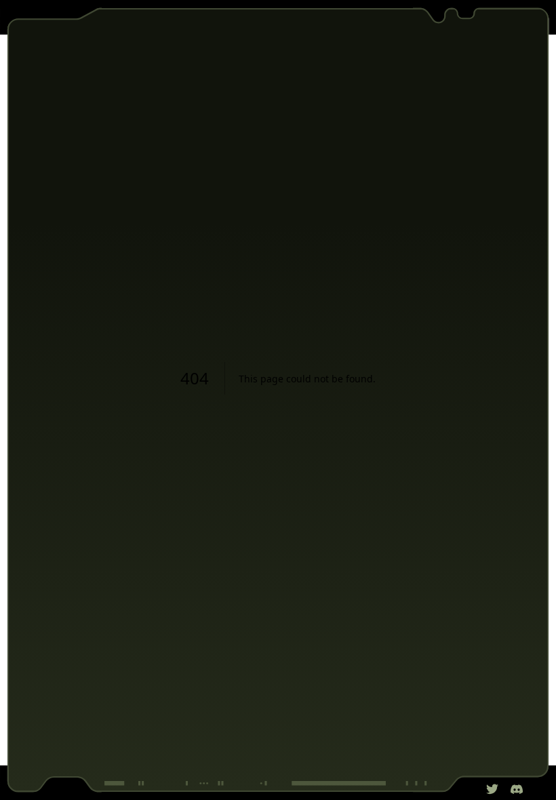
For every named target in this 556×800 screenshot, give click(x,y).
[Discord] (517, 789)
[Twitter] (492, 789)
